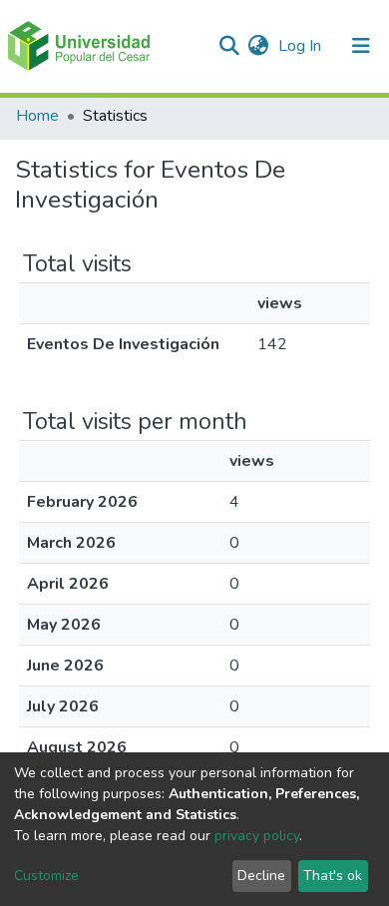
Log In (301, 46)
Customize (46, 875)
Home (37, 116)
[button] (257, 46)
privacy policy (256, 835)
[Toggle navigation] (361, 46)
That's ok (332, 875)
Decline (261, 875)
